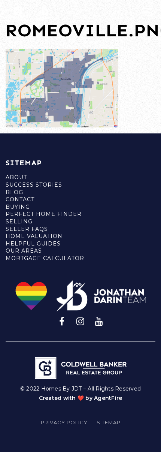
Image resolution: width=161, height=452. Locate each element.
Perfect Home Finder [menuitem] (44, 214)
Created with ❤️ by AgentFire (80, 398)
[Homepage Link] (28, 12)
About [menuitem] (16, 177)
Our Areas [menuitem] (24, 250)
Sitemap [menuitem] (109, 422)
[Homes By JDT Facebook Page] (61, 320)
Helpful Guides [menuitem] (33, 243)
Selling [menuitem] (19, 221)
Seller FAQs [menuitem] (27, 229)
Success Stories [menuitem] (34, 184)
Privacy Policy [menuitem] (64, 422)
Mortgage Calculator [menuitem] (45, 258)
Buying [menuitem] (18, 207)
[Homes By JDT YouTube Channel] (99, 320)
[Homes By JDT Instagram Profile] (80, 320)
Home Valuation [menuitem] (34, 236)
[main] (80, 63)
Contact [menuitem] (20, 199)
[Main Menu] (147, 12)
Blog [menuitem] (14, 192)
